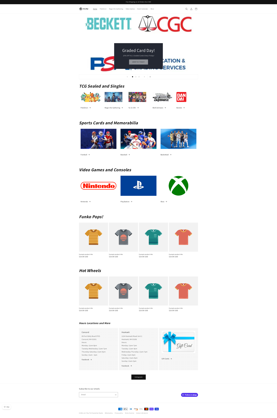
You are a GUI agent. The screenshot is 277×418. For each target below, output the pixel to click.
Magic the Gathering (112, 108)
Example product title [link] (86, 254)
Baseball (124, 155)
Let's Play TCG (87, 413)
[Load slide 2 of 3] (135, 76)
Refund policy (109, 413)
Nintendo (84, 201)
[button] (186, 9)
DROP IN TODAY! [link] (128, 62)
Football (84, 155)
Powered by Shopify (97, 413)
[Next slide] (144, 76)
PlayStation (125, 201)
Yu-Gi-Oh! (132, 108)
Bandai (179, 108)
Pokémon (84, 108)
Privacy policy (119, 413)
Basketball (165, 155)
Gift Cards (165, 359)
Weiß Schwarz (158, 108)
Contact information (142, 413)
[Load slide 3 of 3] (139, 76)
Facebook (85, 359)
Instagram (139, 377)
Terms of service (129, 413)
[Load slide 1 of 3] (132, 76)
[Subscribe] (115, 394)
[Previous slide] (127, 76)
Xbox (162, 201)
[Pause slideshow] (149, 76)
